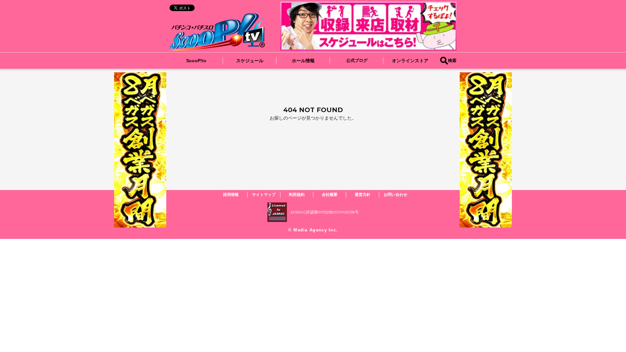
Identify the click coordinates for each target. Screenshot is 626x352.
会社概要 (329, 194)
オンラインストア (410, 60)
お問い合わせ (395, 194)
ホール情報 (303, 60)
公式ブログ (356, 60)
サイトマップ (264, 194)
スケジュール (249, 60)
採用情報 (231, 194)
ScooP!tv (196, 60)
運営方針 (362, 194)
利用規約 (297, 194)
